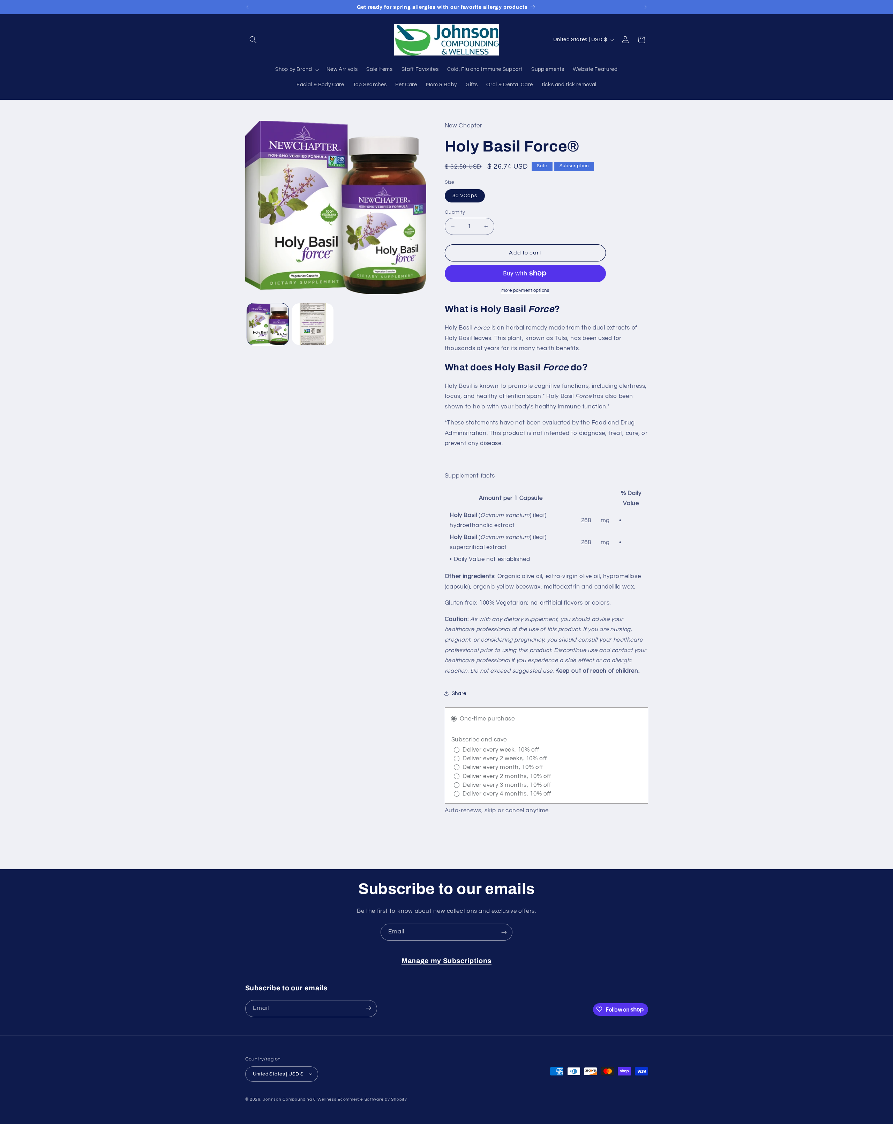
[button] (253, 40)
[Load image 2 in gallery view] (312, 324)
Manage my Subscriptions (446, 960)
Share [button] (459, 693)
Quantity (455, 212)
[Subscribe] (504, 932)
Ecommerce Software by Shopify (372, 1099)
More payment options (525, 290)
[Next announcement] (645, 7)
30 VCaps (464, 195)
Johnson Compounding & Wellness (299, 1099)
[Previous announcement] (247, 7)
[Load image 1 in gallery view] (267, 324)
